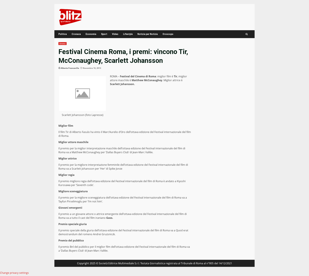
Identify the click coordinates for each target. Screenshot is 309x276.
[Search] (247, 34)
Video (115, 34)
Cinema (62, 43)
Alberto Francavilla (70, 68)
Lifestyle (128, 34)
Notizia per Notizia (147, 34)
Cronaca (76, 34)
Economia (91, 34)
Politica (62, 34)
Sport (104, 34)
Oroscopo (168, 34)
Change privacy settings (14, 273)
